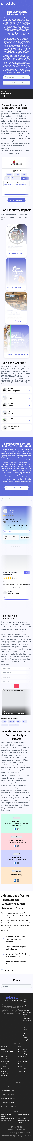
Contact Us (26, 1029)
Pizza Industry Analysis (24, 1114)
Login (24, 1001)
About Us (25, 1033)
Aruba (24, 721)
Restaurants (5, 1046)
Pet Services (4, 1054)
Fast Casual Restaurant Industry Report (8, 1119)
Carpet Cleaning (22, 1061)
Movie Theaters (22, 1049)
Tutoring (20, 1074)
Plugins (25, 1027)
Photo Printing (22, 1056)
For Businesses (27, 1006)
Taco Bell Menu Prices (7, 1090)
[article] (16, 176)
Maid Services (5, 1061)
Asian (4, 721)
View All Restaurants (16, 200)
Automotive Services (7, 1051)
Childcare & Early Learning (6, 1074)
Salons (3, 1049)
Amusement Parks (23, 1069)
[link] (16, 163)
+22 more (24, 178)
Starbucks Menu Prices (8, 1098)
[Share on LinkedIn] (21, 1127)
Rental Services (22, 1051)
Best (18, 721)
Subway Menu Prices (7, 1102)
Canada (5, 725)
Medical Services (22, 1064)
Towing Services (22, 1071)
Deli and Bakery (22, 1054)
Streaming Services (7, 1069)
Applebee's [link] (16, 171)
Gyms (19, 1046)
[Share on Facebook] (12, 1127)
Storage (3, 1066)
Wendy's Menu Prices (7, 1094)
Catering (4, 1071)
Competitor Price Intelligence (15, 488)
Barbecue (11, 721)
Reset (16, 686)
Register (25, 999)
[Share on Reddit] (18, 1127)
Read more (16, 587)
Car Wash (4, 1064)
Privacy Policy (27, 1040)
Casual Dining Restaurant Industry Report (23, 1120)
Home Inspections (6, 1078)
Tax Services (5, 1059)
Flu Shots (4, 1056)
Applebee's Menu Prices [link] (12, 193)
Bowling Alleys (22, 1059)
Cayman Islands (14, 725)
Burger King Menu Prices (8, 1086)
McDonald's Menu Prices (8, 1106)
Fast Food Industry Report (6, 1115)
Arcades (20, 1066)
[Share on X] (15, 1127)
